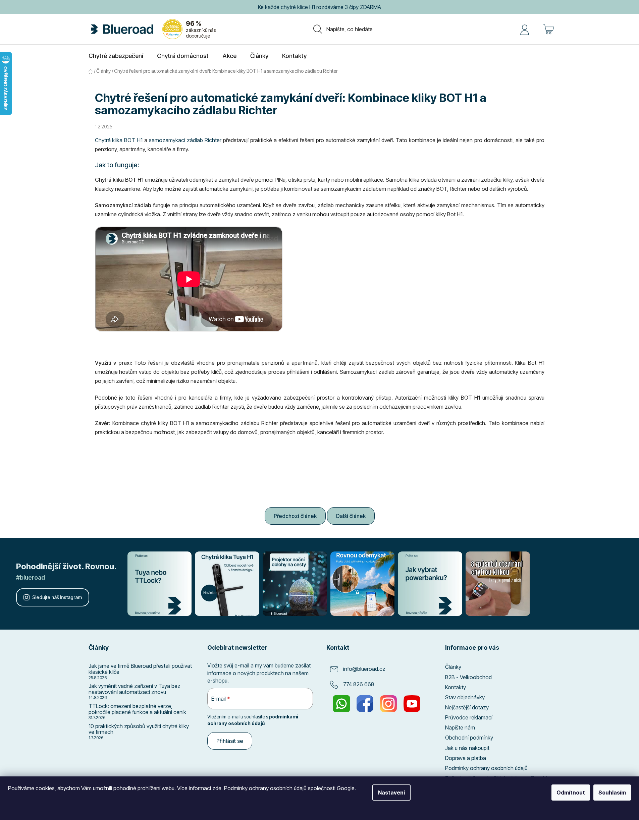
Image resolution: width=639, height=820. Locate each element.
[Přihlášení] (524, 29)
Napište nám (460, 727)
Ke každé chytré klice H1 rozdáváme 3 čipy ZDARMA (319, 7)
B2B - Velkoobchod (468, 677)
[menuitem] (116, 56)
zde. (217, 788)
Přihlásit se (229, 741)
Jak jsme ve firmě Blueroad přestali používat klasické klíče (140, 669)
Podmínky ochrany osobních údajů (486, 768)
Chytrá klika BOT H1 (119, 140)
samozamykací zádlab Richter (185, 140)
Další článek (351, 516)
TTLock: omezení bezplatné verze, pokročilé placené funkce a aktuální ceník (137, 709)
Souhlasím (612, 792)
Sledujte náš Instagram (57, 597)
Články (453, 666)
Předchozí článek (295, 516)
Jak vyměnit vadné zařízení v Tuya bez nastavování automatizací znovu (134, 689)
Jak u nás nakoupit (467, 748)
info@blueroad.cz (364, 669)
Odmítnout (570, 792)
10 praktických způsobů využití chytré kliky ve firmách (139, 729)
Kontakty (455, 687)
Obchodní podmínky (469, 737)
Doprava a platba (465, 758)
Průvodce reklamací (468, 717)
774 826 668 (358, 684)
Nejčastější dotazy (467, 707)
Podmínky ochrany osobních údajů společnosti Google (289, 788)
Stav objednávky (465, 697)
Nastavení (391, 792)
